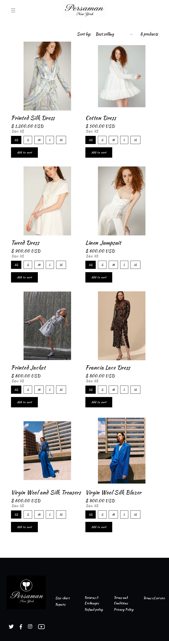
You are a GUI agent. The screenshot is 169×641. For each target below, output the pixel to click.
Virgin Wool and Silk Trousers (46, 492)
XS (16, 139)
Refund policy (93, 609)
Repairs (60, 604)
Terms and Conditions (121, 600)
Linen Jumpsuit (103, 242)
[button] (13, 10)
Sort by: (84, 34)
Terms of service (154, 598)
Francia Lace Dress (107, 367)
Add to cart (24, 152)
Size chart (62, 598)
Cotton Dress (100, 118)
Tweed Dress (25, 242)
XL (61, 139)
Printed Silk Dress (33, 118)
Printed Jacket (28, 367)
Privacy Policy (123, 609)
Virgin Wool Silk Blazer (113, 492)
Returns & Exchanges (91, 600)
